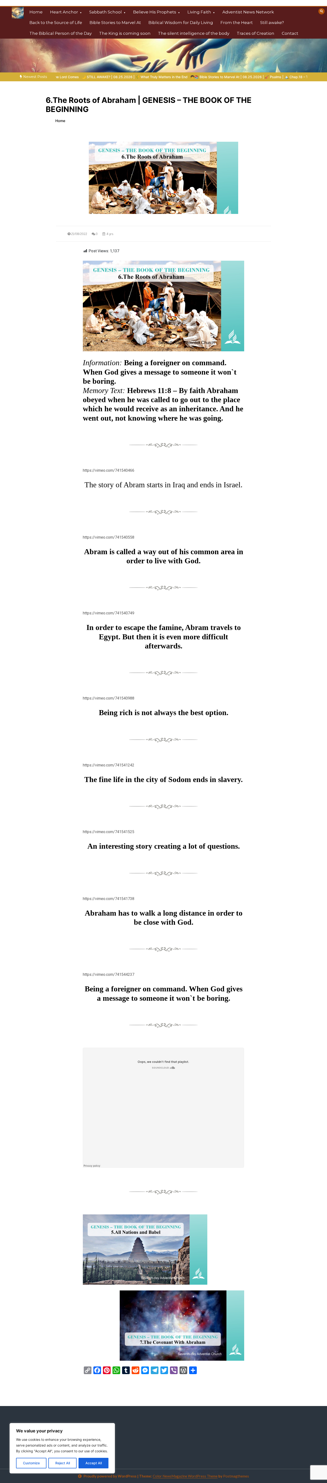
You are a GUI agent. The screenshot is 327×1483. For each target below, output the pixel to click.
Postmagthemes (236, 1476)
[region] (62, 1448)
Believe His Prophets (154, 12)
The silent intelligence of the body (193, 33)
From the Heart (236, 22)
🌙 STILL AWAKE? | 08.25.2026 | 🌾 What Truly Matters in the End (85, 77)
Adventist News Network (248, 12)
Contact (290, 33)
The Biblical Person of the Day (60, 33)
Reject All (62, 1463)
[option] (85, 76)
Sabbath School (105, 12)
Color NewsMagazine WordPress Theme (185, 1476)
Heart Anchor (64, 12)
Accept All (93, 1463)
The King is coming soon (125, 33)
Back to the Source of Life (55, 22)
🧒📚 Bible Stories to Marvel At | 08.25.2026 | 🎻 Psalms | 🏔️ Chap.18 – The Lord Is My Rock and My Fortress (228, 77)
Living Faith (199, 12)
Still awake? (272, 22)
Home (36, 12)
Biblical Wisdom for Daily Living (180, 22)
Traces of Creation (255, 33)
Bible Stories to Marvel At (115, 22)
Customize (31, 1463)
